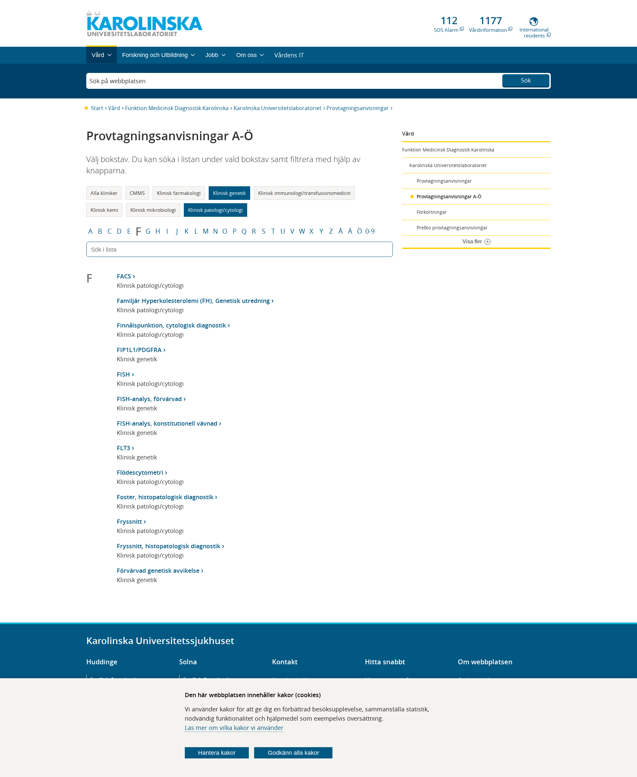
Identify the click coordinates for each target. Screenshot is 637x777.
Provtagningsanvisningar (357, 108)
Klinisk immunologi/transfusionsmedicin (304, 193)
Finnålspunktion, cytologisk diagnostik (171, 325)
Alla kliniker (104, 193)
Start (97, 108)
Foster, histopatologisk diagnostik (165, 497)
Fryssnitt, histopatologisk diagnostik (168, 546)
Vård (114, 108)
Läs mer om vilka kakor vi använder (234, 728)
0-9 (370, 231)
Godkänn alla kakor (293, 752)
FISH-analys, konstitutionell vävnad (167, 423)
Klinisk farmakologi (179, 193)
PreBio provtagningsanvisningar (452, 227)
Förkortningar (432, 212)
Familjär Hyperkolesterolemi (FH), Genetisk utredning (193, 301)
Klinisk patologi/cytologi (215, 210)
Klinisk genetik (229, 193)
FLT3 (123, 448)
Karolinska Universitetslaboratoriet (277, 108)
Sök (526, 80)
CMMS (137, 193)
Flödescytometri (140, 472)
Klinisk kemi (104, 210)
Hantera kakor (217, 752)
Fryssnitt (129, 521)
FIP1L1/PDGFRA (139, 350)
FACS (124, 276)
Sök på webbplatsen (118, 81)
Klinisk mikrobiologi (153, 210)
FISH (123, 374)
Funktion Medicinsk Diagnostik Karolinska (177, 108)
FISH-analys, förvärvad (149, 399)
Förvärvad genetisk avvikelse (158, 570)
